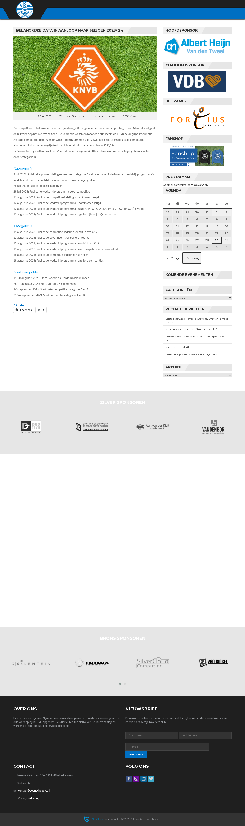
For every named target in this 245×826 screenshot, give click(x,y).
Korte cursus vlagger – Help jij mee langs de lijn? (192, 329)
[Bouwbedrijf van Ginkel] (213, 663)
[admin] (209, 4)
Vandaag (193, 258)
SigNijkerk (97, 819)
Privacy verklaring (28, 798)
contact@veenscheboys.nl (34, 790)
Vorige (175, 258)
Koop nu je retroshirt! (177, 347)
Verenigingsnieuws (105, 116)
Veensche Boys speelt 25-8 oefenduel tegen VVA (191, 354)
